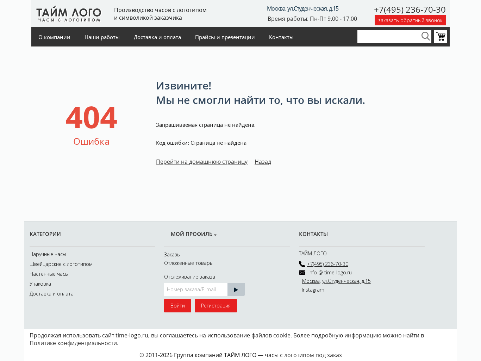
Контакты (281, 37)
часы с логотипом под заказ (303, 355)
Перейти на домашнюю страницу (202, 162)
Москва (311, 281)
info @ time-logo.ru (330, 272)
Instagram (313, 289)
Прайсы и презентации (225, 37)
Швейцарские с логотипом (61, 264)
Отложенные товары (188, 263)
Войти (177, 305)
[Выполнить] (236, 289)
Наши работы (102, 37)
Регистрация (216, 305)
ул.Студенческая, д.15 (346, 281)
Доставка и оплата (157, 37)
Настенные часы (49, 273)
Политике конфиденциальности (73, 343)
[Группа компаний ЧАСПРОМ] (67, 13)
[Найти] (426, 36)
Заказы (172, 254)
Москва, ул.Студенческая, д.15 (302, 8)
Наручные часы (48, 254)
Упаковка (40, 283)
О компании (54, 37)
